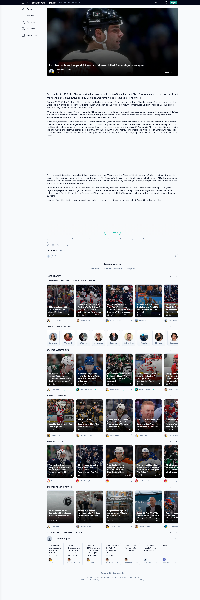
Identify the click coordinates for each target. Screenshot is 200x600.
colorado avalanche (56, 239)
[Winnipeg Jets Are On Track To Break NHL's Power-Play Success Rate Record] (177, 301)
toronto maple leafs (149, 239)
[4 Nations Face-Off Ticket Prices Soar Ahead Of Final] (60, 301)
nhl (96, 239)
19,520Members (63, 3)
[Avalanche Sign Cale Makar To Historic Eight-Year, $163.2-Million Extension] (89, 370)
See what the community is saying (65, 533)
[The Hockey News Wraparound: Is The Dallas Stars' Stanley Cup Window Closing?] (177, 461)
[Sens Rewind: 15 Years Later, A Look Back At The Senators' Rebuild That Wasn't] (119, 415)
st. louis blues (122, 239)
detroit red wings (70, 239)
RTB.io (136, 577)
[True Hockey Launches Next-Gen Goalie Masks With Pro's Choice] (177, 507)
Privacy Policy (139, 580)
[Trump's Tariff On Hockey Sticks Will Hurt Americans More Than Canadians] (89, 507)
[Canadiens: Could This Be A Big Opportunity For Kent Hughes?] (60, 415)
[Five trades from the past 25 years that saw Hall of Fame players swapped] (112, 42)
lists (101, 239)
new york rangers (165, 239)
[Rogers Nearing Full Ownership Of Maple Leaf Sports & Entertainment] (119, 507)
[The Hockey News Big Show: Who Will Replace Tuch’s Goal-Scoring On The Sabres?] (148, 461)
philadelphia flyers (85, 239)
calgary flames (135, 239)
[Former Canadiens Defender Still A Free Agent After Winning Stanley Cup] (177, 415)
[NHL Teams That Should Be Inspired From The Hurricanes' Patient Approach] (119, 370)
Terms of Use (125, 580)
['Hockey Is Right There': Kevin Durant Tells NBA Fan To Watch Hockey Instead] (148, 301)
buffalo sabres (110, 239)
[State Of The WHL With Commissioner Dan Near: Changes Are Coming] (148, 507)
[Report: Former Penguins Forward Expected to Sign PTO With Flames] (89, 415)
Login (173, 3)
